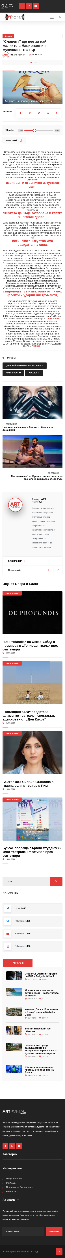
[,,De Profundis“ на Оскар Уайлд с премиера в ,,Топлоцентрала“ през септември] (32, 612)
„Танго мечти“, (53, 318)
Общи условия (14, 1178)
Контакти (11, 1191)
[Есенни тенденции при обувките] (14, 1030)
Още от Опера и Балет (20, 584)
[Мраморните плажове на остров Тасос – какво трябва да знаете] (14, 992)
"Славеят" (34, 373)
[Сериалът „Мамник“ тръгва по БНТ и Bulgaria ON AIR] (14, 975)
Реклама (11, 1183)
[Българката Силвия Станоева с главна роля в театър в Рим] (32, 752)
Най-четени (17, 963)
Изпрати (54, 1232)
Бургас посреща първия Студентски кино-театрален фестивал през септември (32, 851)
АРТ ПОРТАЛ (39, 500)
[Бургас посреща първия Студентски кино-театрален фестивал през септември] (32, 819)
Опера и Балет (12, 593)
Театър (8, 36)
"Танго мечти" (13, 373)
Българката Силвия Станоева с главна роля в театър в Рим (28, 783)
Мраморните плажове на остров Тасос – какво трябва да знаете (41, 993)
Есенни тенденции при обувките (38, 1030)
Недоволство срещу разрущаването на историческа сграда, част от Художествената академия (41, 1049)
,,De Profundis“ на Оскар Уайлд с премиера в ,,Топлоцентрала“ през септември (30, 645)
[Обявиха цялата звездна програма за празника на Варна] (14, 1069)
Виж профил (15, 561)
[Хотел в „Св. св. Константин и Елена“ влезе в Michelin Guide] (14, 1011)
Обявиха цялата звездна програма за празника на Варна (39, 1070)
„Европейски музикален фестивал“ (24, 366)
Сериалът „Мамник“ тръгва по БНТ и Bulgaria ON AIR (41, 975)
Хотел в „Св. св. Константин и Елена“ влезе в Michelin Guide (41, 1012)
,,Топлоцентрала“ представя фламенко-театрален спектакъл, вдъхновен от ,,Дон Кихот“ (29, 715)
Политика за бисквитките (19, 1187)
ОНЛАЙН (36, 346)
